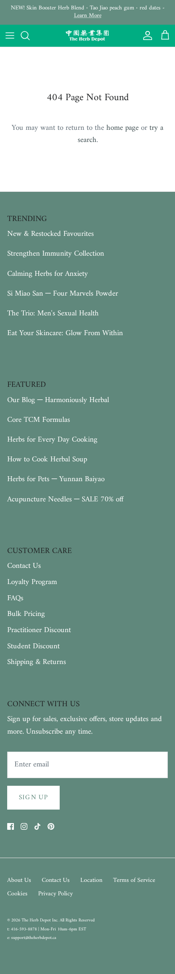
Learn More (87, 15)
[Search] (29, 35)
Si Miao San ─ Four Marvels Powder (62, 294)
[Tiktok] (37, 826)
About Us (19, 880)
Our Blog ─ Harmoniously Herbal (58, 400)
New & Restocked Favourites (50, 234)
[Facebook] (10, 826)
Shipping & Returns (36, 662)
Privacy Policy (55, 893)
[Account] (145, 35)
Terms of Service (134, 880)
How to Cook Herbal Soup (47, 459)
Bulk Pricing (26, 614)
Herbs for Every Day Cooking (52, 440)
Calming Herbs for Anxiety (47, 274)
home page (122, 128)
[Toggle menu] (10, 35)
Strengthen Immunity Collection (55, 254)
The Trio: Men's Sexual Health (53, 313)
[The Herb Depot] (87, 36)
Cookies (17, 893)
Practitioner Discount (39, 630)
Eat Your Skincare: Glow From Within (65, 333)
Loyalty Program (32, 582)
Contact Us (24, 566)
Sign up (33, 798)
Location (91, 880)
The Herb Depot (37, 920)
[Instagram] (24, 826)
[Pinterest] (51, 826)
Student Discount (33, 646)
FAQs (15, 598)
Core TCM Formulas (38, 420)
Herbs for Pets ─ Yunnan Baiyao (56, 479)
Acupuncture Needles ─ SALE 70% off (65, 499)
